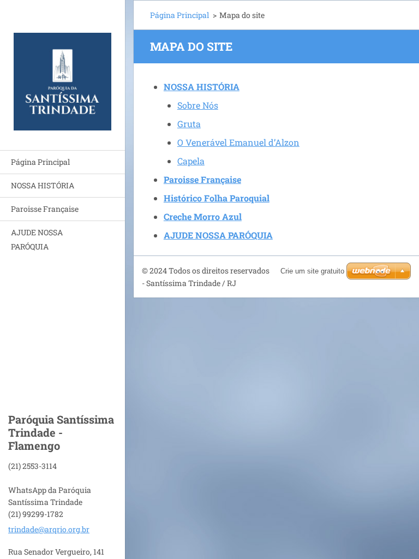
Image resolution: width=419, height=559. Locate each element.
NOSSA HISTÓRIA (42, 185)
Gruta (189, 123)
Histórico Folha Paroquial (217, 198)
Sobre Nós (197, 105)
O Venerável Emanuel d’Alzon (238, 142)
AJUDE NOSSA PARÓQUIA (37, 239)
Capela (191, 160)
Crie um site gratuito (312, 271)
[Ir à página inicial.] (62, 68)
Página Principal (40, 162)
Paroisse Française (45, 209)
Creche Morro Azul (203, 216)
